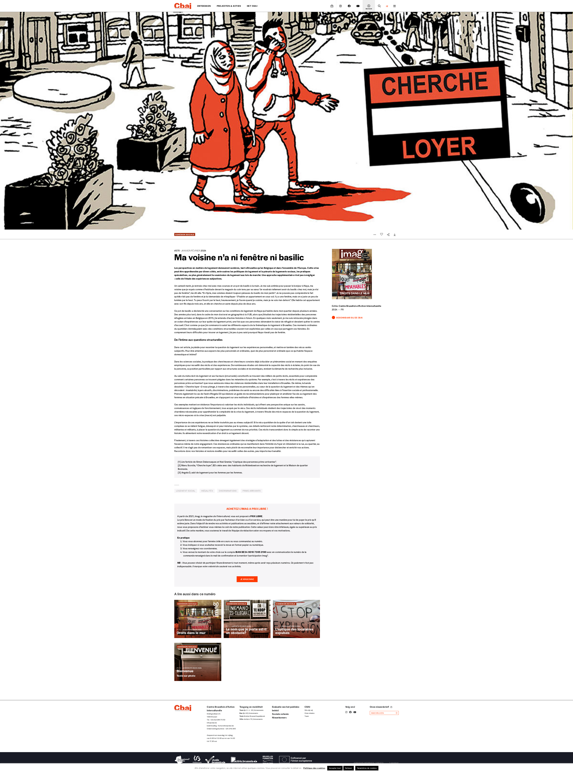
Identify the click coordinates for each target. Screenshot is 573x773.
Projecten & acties (229, 5)
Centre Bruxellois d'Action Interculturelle (360, 305)
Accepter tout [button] (335, 768)
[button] (247, 579)
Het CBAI (252, 5)
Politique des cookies (314, 767)
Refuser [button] (348, 768)
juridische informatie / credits (368, 762)
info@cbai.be (212, 722)
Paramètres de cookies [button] (367, 768)
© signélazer (394, 762)
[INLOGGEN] (369, 5)
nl (387, 6)
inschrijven (377, 713)
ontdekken (204, 5)
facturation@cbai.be (226, 725)
